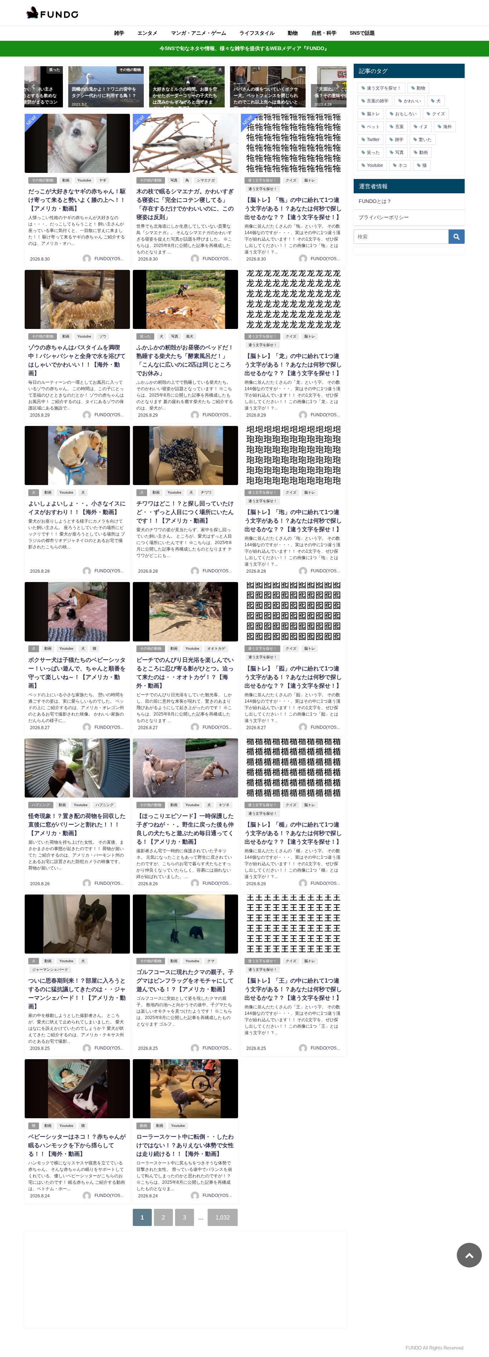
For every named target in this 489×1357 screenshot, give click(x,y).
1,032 (223, 1217)
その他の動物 (42, 180)
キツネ (224, 804)
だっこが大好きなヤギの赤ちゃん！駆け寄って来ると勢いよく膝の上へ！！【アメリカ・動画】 (77, 199)
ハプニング (41, 804)
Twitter (373, 139)
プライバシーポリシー (384, 217)
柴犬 (189, 336)
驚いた (425, 139)
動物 (293, 32)
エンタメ (147, 32)
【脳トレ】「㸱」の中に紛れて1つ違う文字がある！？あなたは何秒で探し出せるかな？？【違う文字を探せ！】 (293, 208)
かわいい (412, 101)
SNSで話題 (362, 32)
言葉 (399, 127)
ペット (373, 127)
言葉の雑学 (377, 101)
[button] (33, 86)
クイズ (291, 180)
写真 (174, 180)
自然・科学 (324, 32)
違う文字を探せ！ (262, 180)
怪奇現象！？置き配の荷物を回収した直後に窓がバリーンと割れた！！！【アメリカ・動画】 (77, 824)
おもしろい (406, 114)
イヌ (423, 127)
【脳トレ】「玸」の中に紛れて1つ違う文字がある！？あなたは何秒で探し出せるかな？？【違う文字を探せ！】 (293, 520)
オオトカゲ (216, 648)
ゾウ (102, 336)
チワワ (206, 492)
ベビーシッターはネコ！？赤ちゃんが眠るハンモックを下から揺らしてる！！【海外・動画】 (77, 1145)
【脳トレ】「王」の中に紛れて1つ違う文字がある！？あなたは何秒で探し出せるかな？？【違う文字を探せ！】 (293, 989)
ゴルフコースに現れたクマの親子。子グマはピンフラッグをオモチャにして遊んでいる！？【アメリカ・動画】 (185, 980)
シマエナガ (206, 180)
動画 (65, 180)
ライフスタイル (257, 32)
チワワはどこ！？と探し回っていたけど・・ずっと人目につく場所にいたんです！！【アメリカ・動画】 (185, 511)
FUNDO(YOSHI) (110, 259)
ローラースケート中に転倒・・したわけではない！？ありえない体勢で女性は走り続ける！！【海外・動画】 (185, 1145)
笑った (145, 336)
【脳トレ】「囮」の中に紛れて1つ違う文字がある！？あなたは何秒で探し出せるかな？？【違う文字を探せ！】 (293, 676)
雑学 (119, 32)
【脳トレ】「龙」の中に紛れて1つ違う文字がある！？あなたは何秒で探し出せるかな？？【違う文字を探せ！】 (293, 364)
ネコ (402, 165)
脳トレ (309, 180)
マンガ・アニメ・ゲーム (198, 32)
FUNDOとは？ (375, 201)
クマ (210, 961)
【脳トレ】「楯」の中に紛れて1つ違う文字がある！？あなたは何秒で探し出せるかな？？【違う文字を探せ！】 (293, 833)
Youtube (84, 180)
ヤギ (102, 180)
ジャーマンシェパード (50, 969)
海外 (447, 127)
